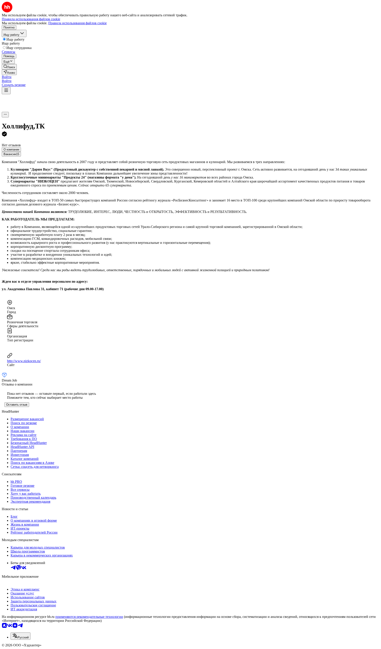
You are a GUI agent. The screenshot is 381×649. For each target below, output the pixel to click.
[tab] (11, 149)
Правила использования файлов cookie (77, 23)
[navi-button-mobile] (6, 90)
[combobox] (20, 636)
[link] (9, 67)
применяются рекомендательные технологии (89, 617)
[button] (6, 77)
